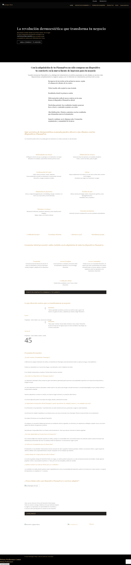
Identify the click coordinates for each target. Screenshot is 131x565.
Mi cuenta (95, 1)
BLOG (116, 5)
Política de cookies (72, 534)
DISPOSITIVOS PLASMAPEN (82, 5)
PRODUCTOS (110, 5)
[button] (26, 342)
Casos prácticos (124, 5)
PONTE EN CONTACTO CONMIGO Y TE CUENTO (43, 292)
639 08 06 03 (36, 534)
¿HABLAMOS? (31, 514)
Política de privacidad (73, 528)
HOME (71, 5)
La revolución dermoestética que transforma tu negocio (61, 28)
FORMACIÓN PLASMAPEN (98, 5)
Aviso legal (70, 531)
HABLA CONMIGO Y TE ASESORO (30, 42)
